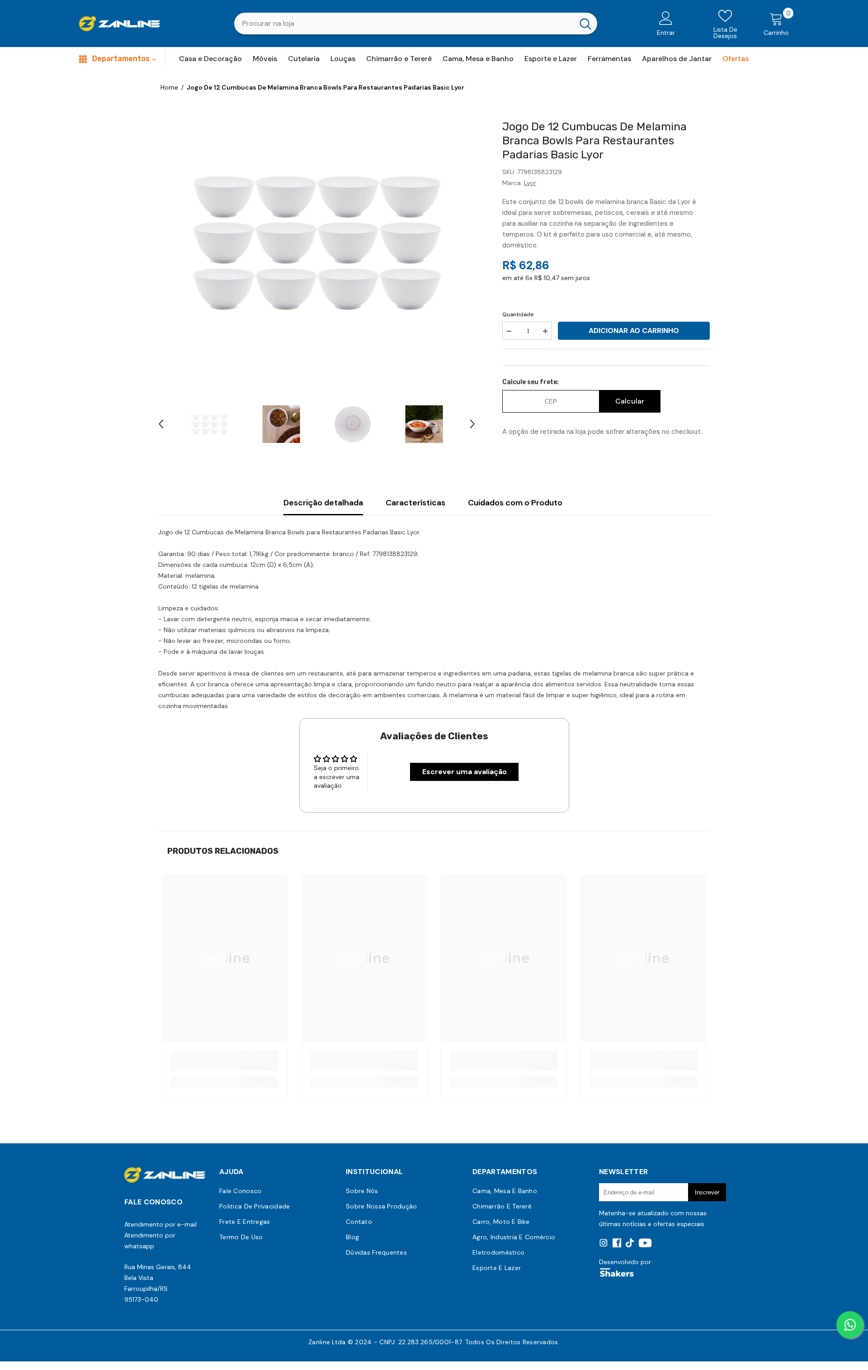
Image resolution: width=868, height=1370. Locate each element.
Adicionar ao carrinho (634, 330)
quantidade (518, 314)
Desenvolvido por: (625, 1262)
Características (415, 502)
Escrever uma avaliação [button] (464, 771)
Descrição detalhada (323, 502)
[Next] (472, 424)
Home (169, 87)
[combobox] (404, 23)
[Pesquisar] (415, 23)
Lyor (530, 183)
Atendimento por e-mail (160, 1224)
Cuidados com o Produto (515, 502)
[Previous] (161, 424)
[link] (224, 1061)
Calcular (629, 401)
